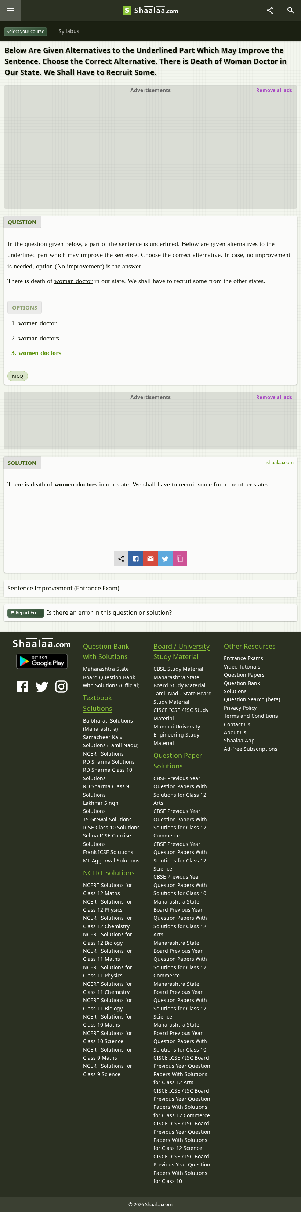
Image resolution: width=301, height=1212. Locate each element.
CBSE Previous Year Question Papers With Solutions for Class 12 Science (180, 856)
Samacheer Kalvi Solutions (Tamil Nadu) (110, 741)
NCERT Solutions (103, 753)
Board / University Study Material (181, 651)
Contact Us (237, 724)
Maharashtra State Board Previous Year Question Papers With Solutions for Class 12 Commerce (180, 959)
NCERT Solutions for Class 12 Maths (107, 889)
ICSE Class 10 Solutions (111, 827)
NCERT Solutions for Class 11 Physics (107, 971)
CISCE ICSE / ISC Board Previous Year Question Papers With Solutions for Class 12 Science (181, 1135)
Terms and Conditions (251, 715)
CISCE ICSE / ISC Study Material (180, 713)
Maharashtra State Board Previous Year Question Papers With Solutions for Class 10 (180, 1037)
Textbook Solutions (97, 703)
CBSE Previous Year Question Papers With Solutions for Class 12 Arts (180, 790)
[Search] (290, 10)
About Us (235, 732)
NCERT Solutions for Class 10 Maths (107, 1020)
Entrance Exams (243, 658)
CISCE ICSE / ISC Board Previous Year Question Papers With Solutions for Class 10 (181, 1168)
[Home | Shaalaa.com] (127, 10)
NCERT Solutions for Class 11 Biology (107, 1004)
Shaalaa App (239, 740)
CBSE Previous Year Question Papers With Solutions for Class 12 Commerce (180, 823)
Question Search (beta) (252, 699)
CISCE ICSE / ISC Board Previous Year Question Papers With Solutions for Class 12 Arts (181, 1070)
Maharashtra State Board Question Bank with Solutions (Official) (111, 677)
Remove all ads (274, 90)
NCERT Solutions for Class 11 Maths (107, 954)
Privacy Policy (240, 707)
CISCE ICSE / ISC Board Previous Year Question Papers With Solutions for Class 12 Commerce (181, 1103)
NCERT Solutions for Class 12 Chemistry (107, 921)
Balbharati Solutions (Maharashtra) (108, 724)
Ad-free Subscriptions (251, 748)
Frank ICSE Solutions (108, 852)
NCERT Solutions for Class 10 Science (107, 1037)
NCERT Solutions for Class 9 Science (107, 1069)
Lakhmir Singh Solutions (101, 806)
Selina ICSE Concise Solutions (107, 839)
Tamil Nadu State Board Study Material (182, 697)
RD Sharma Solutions (109, 761)
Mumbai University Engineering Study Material (176, 734)
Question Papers (244, 674)
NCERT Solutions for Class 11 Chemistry (107, 987)
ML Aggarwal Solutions (111, 860)
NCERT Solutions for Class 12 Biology (107, 938)
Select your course (25, 31)
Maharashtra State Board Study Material (179, 681)
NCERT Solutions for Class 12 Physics (107, 905)
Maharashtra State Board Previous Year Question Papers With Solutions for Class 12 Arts (180, 918)
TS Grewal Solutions (107, 819)
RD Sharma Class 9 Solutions (106, 790)
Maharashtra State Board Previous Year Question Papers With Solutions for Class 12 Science (180, 1000)
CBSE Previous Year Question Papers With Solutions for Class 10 (180, 885)
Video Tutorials (242, 666)
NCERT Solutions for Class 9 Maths (107, 1053)
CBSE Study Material (178, 668)
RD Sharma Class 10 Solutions (107, 773)
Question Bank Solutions (242, 687)
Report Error (28, 612)
